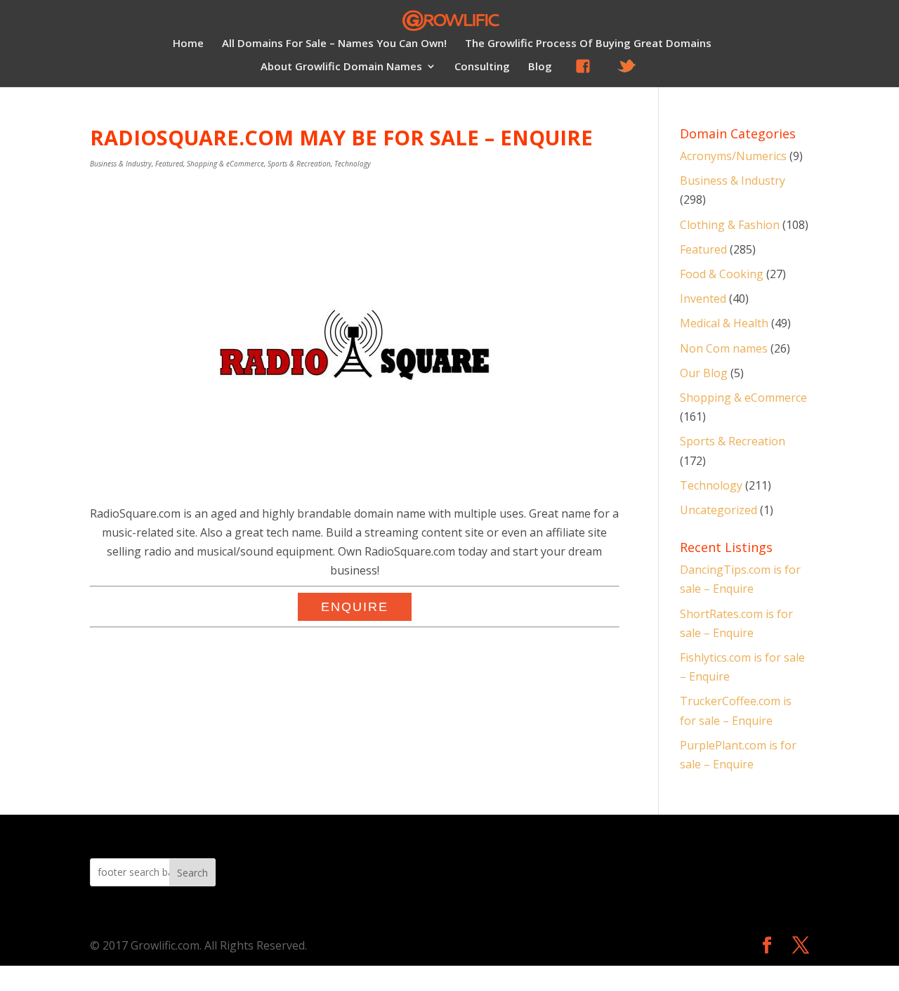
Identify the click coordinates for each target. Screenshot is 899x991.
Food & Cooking (721, 274)
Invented (703, 298)
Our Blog (704, 373)
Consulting (482, 67)
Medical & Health (724, 323)
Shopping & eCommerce (225, 164)
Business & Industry (121, 164)
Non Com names (724, 348)
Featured (169, 164)
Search (192, 872)
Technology (352, 164)
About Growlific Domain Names (341, 67)
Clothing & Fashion (730, 224)
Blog (540, 67)
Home (188, 44)
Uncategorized (718, 510)
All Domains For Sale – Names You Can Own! (334, 44)
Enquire (354, 607)
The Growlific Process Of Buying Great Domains (588, 44)
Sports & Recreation (299, 164)
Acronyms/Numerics (733, 156)
